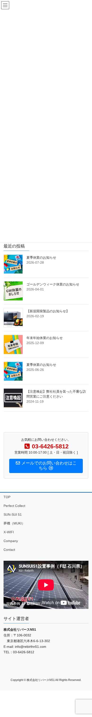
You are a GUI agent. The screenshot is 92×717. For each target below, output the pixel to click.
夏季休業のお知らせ (41, 257)
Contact (9, 550)
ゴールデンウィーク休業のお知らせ (52, 284)
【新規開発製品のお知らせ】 (47, 311)
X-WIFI (9, 532)
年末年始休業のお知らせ (44, 338)
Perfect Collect (14, 506)
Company (11, 541)
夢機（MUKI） (14, 523)
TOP (7, 497)
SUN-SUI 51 (13, 514)
